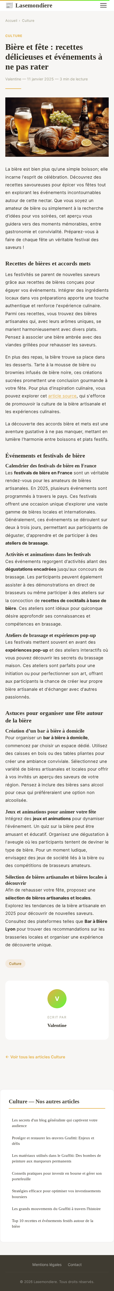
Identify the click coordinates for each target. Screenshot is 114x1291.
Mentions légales (47, 1264)
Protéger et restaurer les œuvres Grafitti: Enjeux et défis (53, 1141)
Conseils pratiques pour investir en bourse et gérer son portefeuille (57, 1176)
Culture (28, 20)
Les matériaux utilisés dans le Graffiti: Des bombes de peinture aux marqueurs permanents (56, 1158)
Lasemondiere (28, 5)
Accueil (11, 20)
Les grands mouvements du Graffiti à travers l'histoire (56, 1208)
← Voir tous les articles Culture (35, 1056)
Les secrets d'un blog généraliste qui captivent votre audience (55, 1123)
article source (62, 395)
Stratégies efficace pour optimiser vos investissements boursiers (56, 1194)
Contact (75, 1264)
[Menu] (103, 5)
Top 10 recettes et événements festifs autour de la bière (52, 1223)
